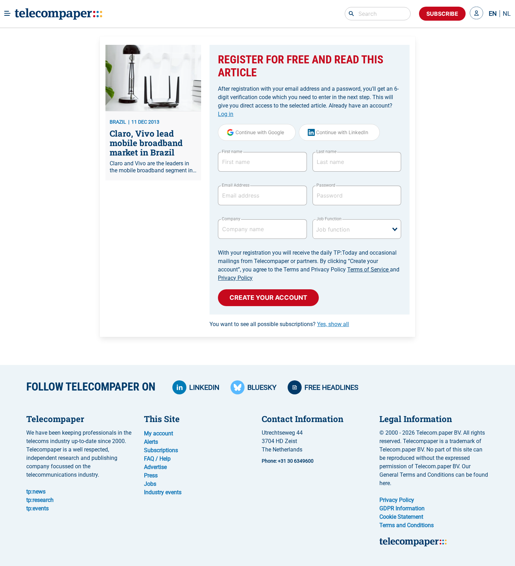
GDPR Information (402, 508)
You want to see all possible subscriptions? (279, 324)
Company (231, 218)
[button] (476, 13)
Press (151, 475)
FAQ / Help (157, 458)
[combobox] (357, 229)
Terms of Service (368, 269)
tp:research (40, 500)
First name (232, 151)
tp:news (36, 491)
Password (325, 185)
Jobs (150, 484)
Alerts (151, 442)
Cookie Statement (401, 516)
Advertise (155, 467)
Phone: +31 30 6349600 (288, 461)
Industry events (162, 492)
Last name (326, 151)
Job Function (329, 218)
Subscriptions (161, 450)
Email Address (235, 185)
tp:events (37, 508)
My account (158, 433)
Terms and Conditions (406, 525)
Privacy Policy (235, 278)
